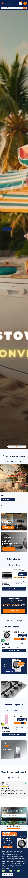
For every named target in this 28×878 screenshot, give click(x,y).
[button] (3, 871)
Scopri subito (14, 610)
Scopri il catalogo (7, 749)
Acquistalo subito (8, 549)
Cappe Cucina (5, 495)
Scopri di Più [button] (5, 868)
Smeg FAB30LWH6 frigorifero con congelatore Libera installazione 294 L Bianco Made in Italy (19, 715)
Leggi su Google (12, 777)
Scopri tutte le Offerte (12, 565)
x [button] (26, 849)
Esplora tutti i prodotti (12, 461)
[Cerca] (24, 8)
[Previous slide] (1, 505)
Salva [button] (10, 874)
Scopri (22, 17)
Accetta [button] (5, 874)
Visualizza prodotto (14, 588)
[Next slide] (5, 505)
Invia (13, 819)
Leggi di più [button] (4, 795)
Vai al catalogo (8, 527)
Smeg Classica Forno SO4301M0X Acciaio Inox (19, 570)
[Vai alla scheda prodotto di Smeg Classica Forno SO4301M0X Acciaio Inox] (7, 574)
